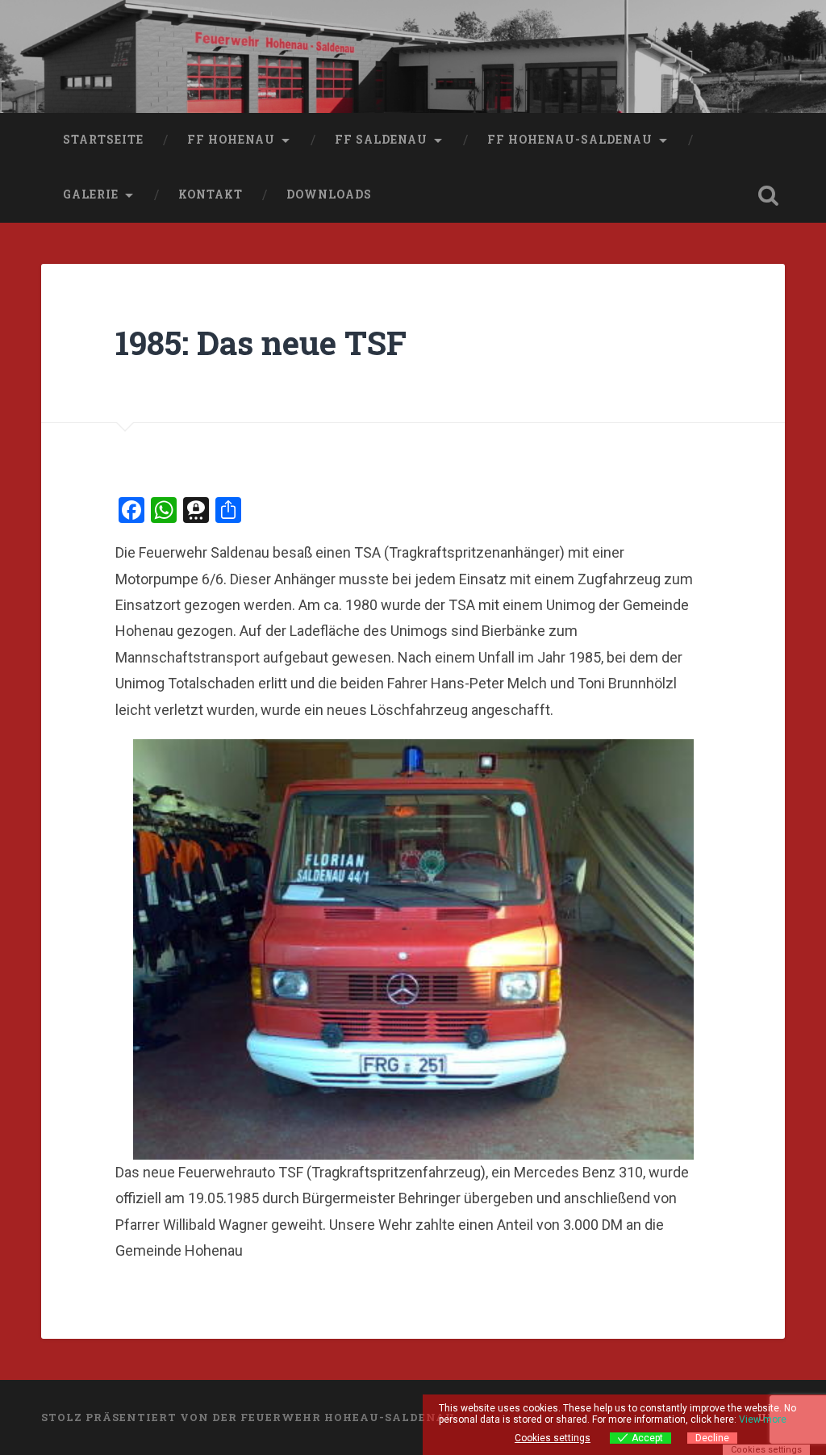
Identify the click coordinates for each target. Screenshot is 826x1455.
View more (762, 1419)
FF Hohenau (231, 139)
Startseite (103, 139)
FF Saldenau (381, 139)
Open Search (769, 195)
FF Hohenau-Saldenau (570, 139)
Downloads (329, 194)
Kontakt (210, 194)
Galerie (91, 194)
